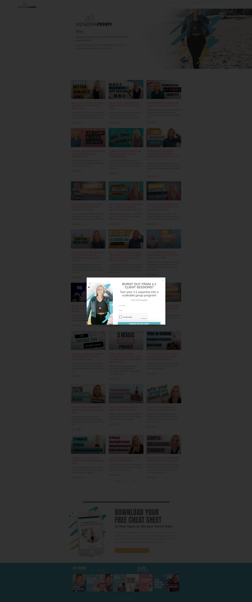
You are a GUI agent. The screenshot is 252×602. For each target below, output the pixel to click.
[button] (162, 280)
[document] (126, 301)
